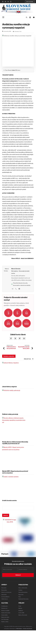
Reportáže (21, 594)
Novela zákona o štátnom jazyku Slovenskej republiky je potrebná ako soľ (15, 442)
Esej (20, 596)
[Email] (12, 288)
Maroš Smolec (16, 268)
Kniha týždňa (4, 615)
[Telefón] (16, 288)
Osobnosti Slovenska (23, 599)
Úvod (20, 31)
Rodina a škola (4, 621)
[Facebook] (19, 288)
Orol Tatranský (4, 619)
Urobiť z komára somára (9, 500)
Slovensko (3, 587)
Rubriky (20, 608)
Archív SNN (21, 612)
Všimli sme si (4, 599)
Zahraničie (4, 594)
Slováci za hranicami (6, 592)
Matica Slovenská (29, 1)
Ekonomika (16, 31)
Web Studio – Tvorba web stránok (24, 628)
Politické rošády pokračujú (10, 414)
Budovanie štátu (5, 617)
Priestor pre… (4, 608)
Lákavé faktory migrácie (9, 386)
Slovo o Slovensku (23, 587)
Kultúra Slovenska (5, 612)
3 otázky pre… (4, 606)
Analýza (20, 590)
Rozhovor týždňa (5, 610)
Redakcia (21, 610)
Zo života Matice (5, 596)
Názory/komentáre (23, 592)
